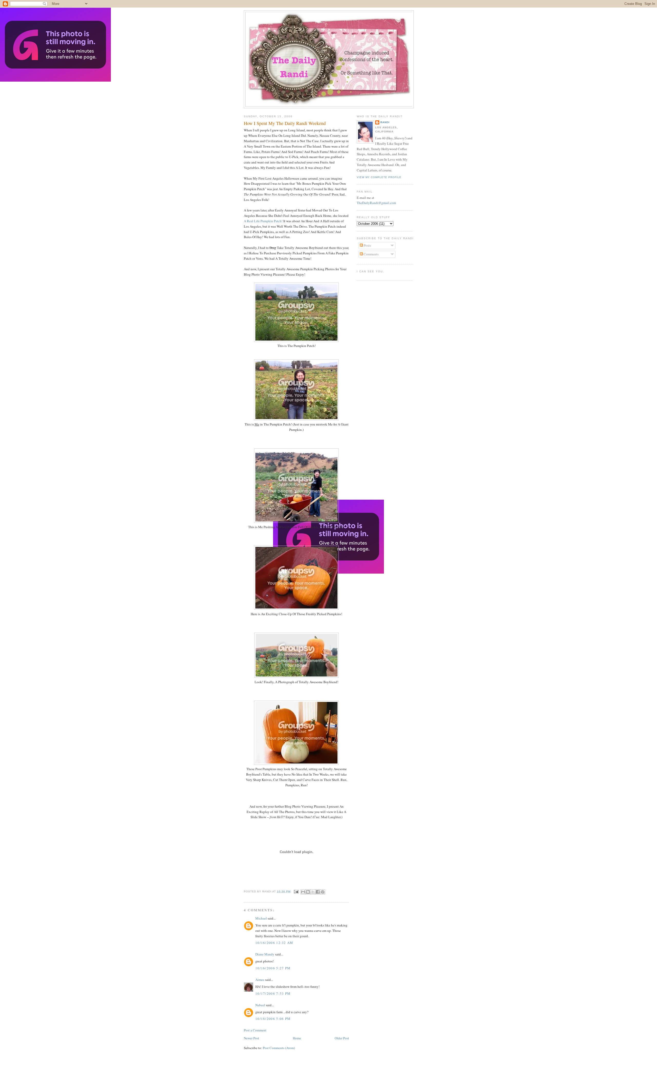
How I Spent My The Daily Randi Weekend (285, 123)
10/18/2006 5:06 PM (273, 1018)
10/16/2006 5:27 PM (273, 968)
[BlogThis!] (308, 891)
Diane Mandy (264, 954)
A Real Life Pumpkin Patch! (263, 221)
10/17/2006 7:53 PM (273, 993)
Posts (367, 245)
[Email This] (303, 891)
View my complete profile (379, 177)
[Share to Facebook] (317, 891)
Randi (385, 122)
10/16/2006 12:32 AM (274, 942)
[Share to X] (312, 891)
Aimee (259, 979)
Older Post (342, 1038)
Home (297, 1038)
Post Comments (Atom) (279, 1048)
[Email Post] (296, 891)
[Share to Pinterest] (322, 891)
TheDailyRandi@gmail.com (376, 202)
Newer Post (251, 1038)
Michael (261, 918)
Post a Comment (255, 1030)
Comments (371, 254)
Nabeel (260, 1005)
